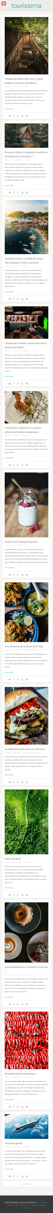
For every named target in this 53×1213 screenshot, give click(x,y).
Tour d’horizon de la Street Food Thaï (24, 646)
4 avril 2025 (16, 351)
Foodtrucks (26, 650)
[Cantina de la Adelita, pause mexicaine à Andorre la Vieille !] (26, 340)
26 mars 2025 (16, 752)
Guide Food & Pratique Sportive (21, 541)
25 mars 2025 (16, 1077)
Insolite (23, 86)
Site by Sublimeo (43, 1203)
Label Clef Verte (13, 858)
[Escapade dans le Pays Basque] (26, 1071)
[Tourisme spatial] (26, 1141)
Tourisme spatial (13, 1143)
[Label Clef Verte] (26, 856)
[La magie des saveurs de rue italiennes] (26, 746)
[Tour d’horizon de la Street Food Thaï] (26, 644)
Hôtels (25, 862)
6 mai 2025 (15, 266)
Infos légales (39, 1205)
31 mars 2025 (16, 545)
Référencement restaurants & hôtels (21, 1205)
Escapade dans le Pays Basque (20, 1073)
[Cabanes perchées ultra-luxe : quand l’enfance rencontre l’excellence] (26, 76)
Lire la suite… (10, 109)
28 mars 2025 (16, 650)
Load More (26, 1184)
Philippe (7, 86)
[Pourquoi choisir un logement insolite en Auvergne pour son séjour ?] (26, 150)
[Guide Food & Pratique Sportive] (26, 539)
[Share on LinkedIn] (22, 116)
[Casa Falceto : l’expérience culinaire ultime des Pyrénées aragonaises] (26, 425)
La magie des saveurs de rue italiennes (25, 749)
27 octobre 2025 (17, 160)
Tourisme (24, 266)
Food (24, 545)
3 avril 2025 (16, 435)
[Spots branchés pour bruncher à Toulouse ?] (26, 964)
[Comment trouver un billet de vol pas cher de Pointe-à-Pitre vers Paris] (26, 256)
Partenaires (26, 1208)
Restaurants (26, 351)
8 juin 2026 (15, 86)
